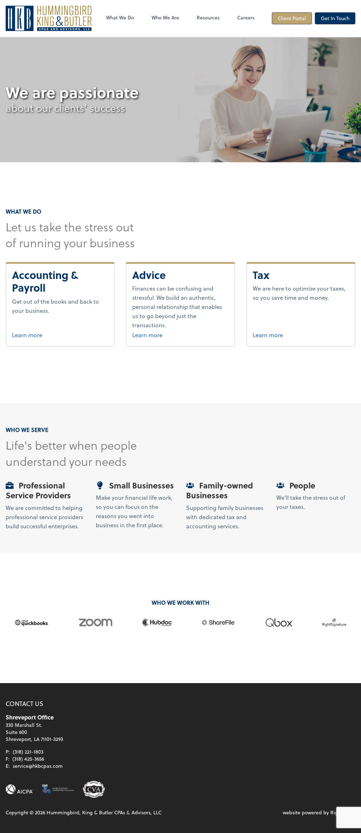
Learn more (53, 334)
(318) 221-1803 (28, 751)
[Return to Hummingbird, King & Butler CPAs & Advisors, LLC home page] (49, 18)
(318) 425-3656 (28, 758)
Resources (208, 17)
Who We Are (165, 17)
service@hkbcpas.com (38, 766)
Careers (246, 17)
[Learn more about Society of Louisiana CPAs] (58, 789)
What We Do (120, 17)
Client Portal (292, 18)
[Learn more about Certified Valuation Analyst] (93, 789)
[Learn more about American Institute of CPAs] (19, 789)
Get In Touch (335, 18)
